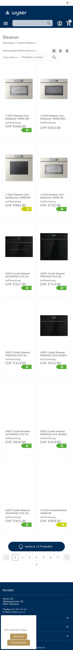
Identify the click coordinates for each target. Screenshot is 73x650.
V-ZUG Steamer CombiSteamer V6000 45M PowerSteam (52, 117)
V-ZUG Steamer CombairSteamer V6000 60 (17, 196)
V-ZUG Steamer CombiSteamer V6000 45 (52, 196)
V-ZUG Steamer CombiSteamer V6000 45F (17, 117)
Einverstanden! (18, 642)
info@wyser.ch (17, 612)
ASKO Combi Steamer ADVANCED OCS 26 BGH (17, 512)
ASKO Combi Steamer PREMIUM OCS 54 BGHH (17, 354)
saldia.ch (40, 647)
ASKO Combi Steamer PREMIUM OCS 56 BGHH (52, 275)
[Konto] (59, 23)
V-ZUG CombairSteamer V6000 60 (53, 512)
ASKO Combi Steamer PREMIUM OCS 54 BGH (53, 354)
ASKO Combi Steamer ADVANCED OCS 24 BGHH (17, 275)
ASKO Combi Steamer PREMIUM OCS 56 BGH (53, 433)
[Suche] (49, 23)
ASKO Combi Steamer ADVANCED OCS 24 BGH (17, 433)
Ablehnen (19, 636)
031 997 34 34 (19, 609)
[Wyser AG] (16, 12)
